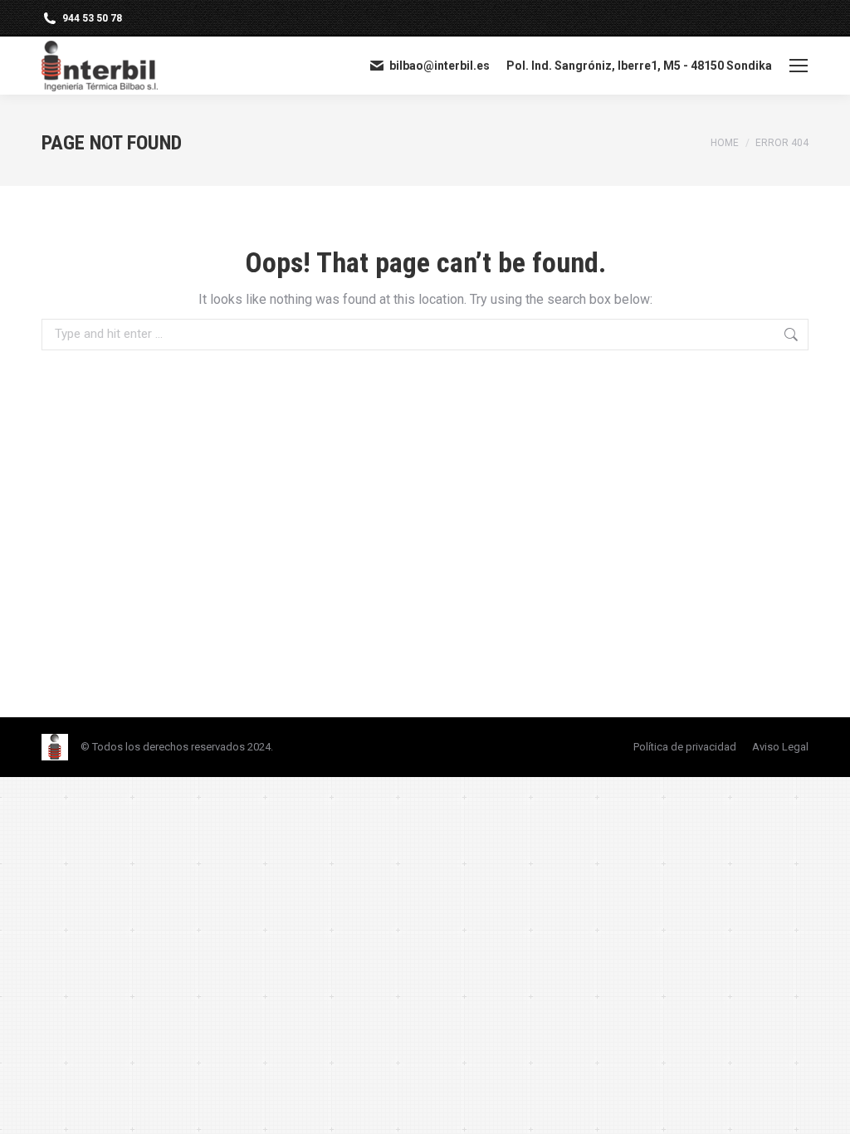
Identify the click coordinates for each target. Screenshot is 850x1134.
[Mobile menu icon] (798, 66)
